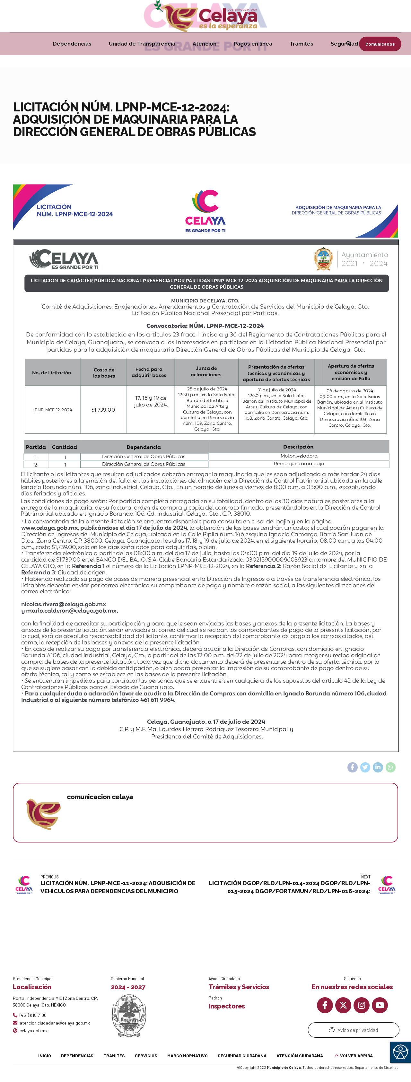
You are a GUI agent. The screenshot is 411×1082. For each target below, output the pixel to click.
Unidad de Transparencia (142, 44)
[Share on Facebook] (352, 767)
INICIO (44, 1055)
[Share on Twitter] (365, 767)
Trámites (301, 44)
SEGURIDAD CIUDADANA (242, 1055)
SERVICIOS (146, 1055)
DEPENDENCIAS (77, 1055)
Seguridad (344, 44)
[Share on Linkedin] (378, 767)
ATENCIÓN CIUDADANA (299, 1055)
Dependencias (72, 44)
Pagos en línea (253, 44)
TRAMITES (114, 1055)
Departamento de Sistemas (376, 1067)
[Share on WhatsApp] (391, 767)
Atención (204, 44)
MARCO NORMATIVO (187, 1055)
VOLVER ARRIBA (356, 1055)
